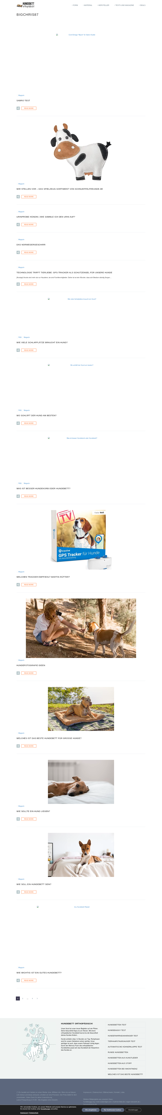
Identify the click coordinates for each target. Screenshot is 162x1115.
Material (88, 5)
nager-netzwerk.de (132, 1101)
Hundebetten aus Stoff (120, 1063)
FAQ (19, 337)
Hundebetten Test (117, 1025)
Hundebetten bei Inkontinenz (122, 1069)
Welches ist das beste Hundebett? (125, 1074)
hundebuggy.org (89, 1101)
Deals (142, 5)
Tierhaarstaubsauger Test (121, 1041)
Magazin (21, 95)
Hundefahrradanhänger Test (123, 1036)
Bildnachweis (108, 1092)
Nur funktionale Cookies (112, 1110)
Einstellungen (45, 1109)
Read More (29, 108)
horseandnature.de (90, 1104)
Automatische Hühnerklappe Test (125, 1047)
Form (75, 5)
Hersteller (103, 5)
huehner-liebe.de (119, 1101)
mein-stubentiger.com (104, 1101)
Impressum (87, 1092)
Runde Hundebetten (118, 1052)
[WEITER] (37, 998)
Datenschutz (97, 1092)
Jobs (123, 1092)
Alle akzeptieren (90, 1110)
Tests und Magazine (124, 5)
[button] (18, 108)
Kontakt (117, 1092)
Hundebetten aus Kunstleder (123, 1058)
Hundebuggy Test (117, 1030)
